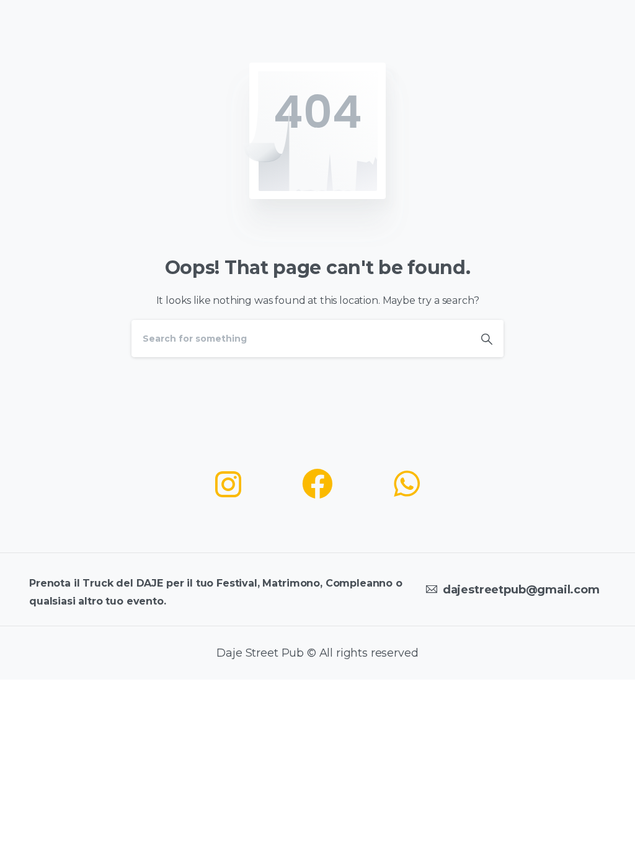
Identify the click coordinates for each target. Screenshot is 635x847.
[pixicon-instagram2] (228, 485)
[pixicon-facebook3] (317, 485)
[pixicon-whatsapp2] (406, 485)
